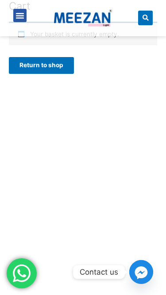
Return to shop (41, 65)
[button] (20, 15)
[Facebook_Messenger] (141, 272)
